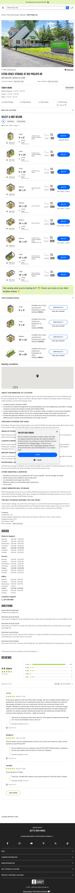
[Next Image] (72, 37)
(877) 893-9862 (9, 599)
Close (37, 454)
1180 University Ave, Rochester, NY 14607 (39, 308)
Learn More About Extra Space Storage (36, 836)
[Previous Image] (2, 37)
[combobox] (38, 8)
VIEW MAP (70, 69)
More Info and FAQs (8, 110)
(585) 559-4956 (19, 81)
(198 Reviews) (11, 69)
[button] (37, 298)
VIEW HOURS (69, 87)
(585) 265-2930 (53, 81)
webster (23, 15)
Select (63, 135)
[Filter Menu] (3, 121)
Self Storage (10, 121)
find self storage (13, 15)
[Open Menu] (3, 8)
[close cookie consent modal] (57, 431)
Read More (13, 793)
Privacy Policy (27, 891)
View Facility (58, 307)
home (3, 15)
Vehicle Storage (21, 121)
